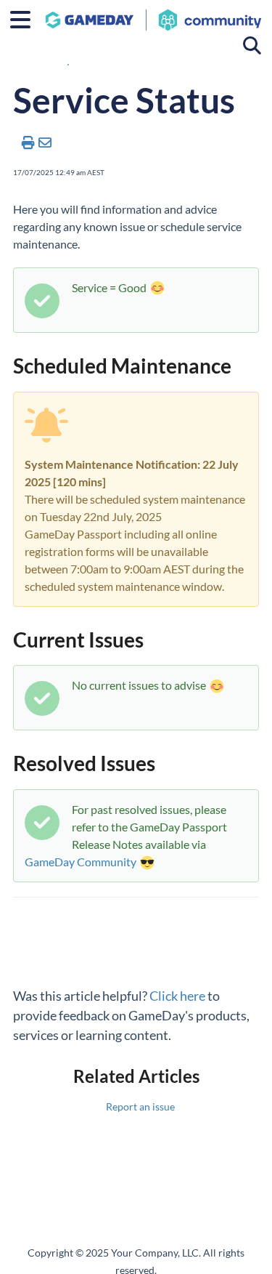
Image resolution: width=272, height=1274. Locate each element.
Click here (177, 996)
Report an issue (140, 1106)
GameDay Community (80, 861)
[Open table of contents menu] (25, 17)
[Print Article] (28, 142)
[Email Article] (45, 142)
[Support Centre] (153, 12)
